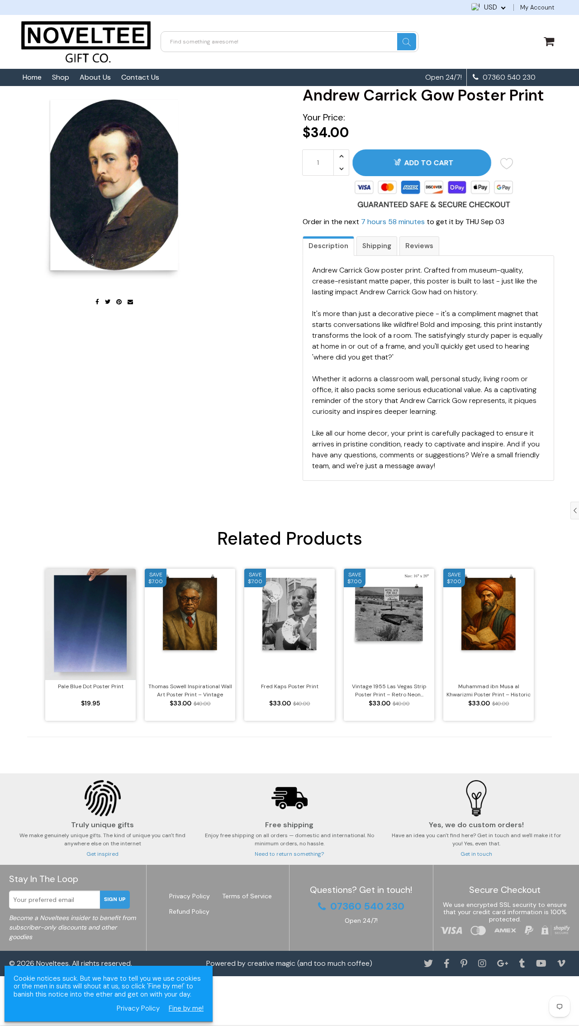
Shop (60, 77)
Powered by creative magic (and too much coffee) (289, 963)
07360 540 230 (508, 77)
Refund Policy (189, 911)
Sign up (115, 899)
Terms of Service (247, 896)
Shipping (376, 245)
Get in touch (476, 854)
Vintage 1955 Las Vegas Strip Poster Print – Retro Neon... (389, 690)
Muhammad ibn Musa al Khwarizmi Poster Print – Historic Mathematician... (488, 691)
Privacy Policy (189, 896)
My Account (537, 7)
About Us (95, 77)
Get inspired (102, 854)
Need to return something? (289, 854)
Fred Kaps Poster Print (289, 686)
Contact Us (140, 77)
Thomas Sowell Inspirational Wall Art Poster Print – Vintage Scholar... (190, 691)
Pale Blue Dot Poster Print (90, 686)
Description (328, 245)
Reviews (419, 245)
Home (32, 77)
